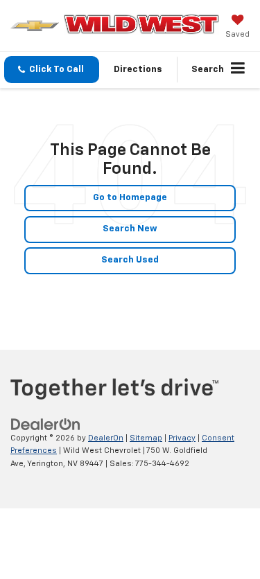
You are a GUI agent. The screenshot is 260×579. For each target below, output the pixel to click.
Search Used (130, 260)
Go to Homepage (130, 197)
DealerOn (105, 438)
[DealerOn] (45, 424)
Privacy (182, 438)
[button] (51, 69)
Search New (130, 228)
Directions (138, 69)
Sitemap (146, 438)
